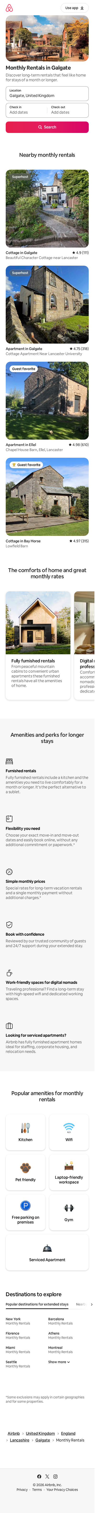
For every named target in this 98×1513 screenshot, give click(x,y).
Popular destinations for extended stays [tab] (37, 1304)
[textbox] (26, 112)
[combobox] (47, 96)
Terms (37, 1490)
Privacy (22, 1490)
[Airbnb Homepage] (9, 7)
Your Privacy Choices (62, 1490)
